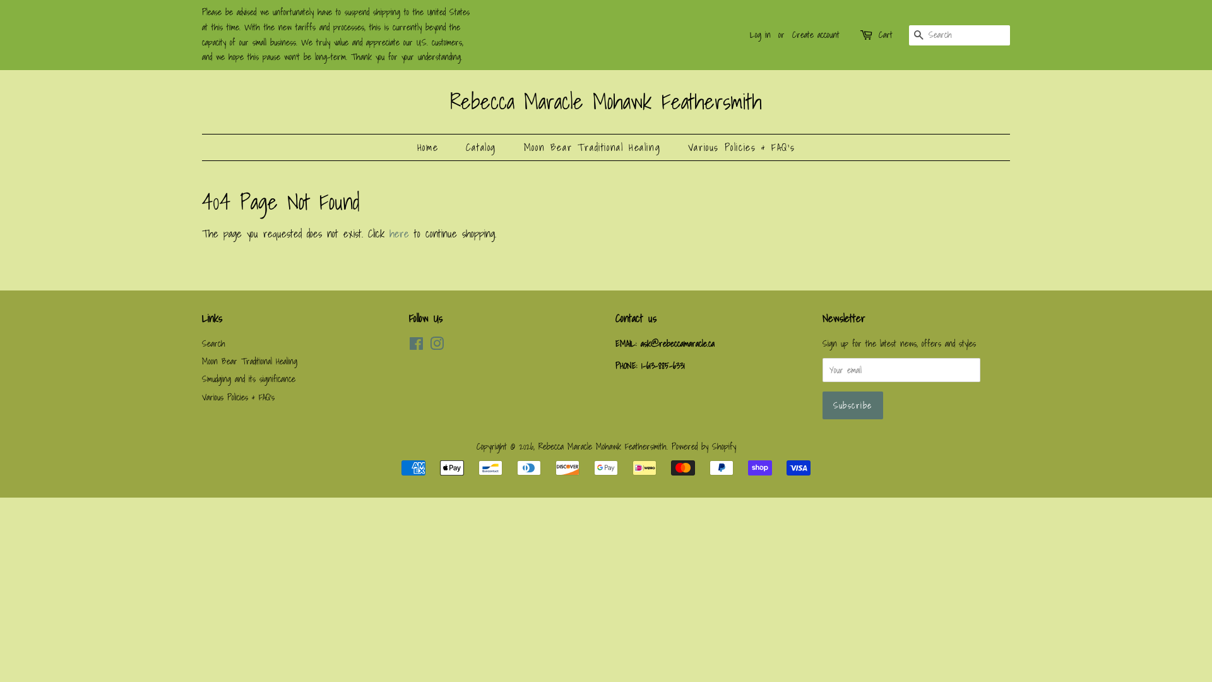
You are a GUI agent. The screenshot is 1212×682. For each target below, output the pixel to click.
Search (213, 343)
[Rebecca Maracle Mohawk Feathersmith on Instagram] (437, 345)
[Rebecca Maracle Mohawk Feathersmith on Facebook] (416, 345)
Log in (760, 35)
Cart (886, 35)
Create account (816, 35)
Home (427, 147)
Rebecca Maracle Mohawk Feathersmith (606, 102)
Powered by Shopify (704, 446)
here (399, 233)
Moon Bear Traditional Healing (592, 147)
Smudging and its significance (248, 378)
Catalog (481, 147)
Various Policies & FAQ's (741, 147)
